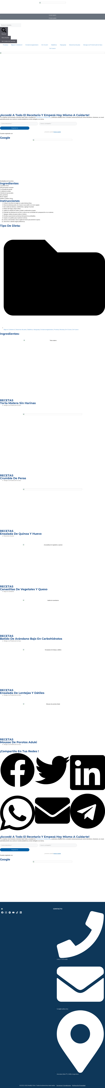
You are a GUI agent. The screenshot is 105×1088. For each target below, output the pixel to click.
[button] (17, 770)
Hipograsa (63, 45)
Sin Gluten (44, 45)
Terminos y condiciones (63, 1085)
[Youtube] (13, 912)
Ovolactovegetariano (31, 45)
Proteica (5, 45)
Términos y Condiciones (43, 117)
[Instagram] (6, 912)
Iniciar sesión (57, 131)
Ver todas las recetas (8, 41)
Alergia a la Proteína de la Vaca (92, 45)
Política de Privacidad (78, 1085)
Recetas (62, 329)
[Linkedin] (21, 912)
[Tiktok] (17, 912)
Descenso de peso (74, 45)
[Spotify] (10, 912)
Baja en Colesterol (16, 45)
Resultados (5, 37)
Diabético (54, 45)
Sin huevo (52, 48)
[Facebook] (2, 912)
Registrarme (14, 128)
